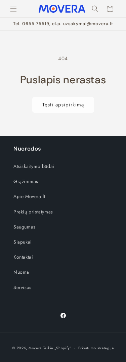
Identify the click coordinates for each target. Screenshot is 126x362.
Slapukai (22, 242)
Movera (35, 348)
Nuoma (21, 272)
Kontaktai (23, 257)
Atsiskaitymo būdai (33, 166)
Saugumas (24, 226)
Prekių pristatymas (33, 211)
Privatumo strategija (96, 348)
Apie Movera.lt (29, 196)
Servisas (22, 287)
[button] (13, 8)
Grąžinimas (25, 181)
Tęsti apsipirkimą (63, 104)
